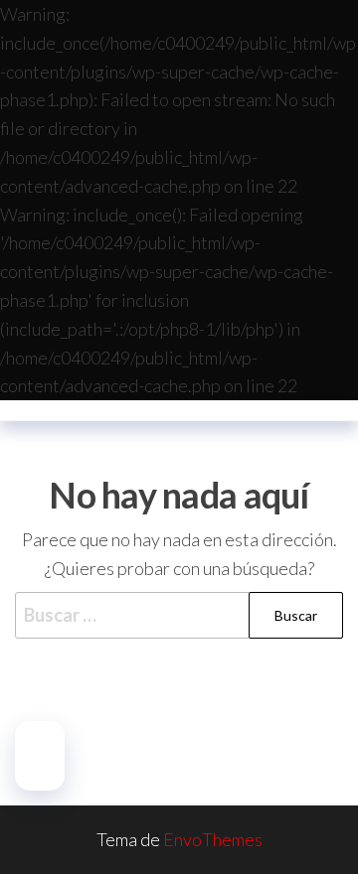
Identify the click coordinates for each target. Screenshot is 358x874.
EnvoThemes (213, 839)
